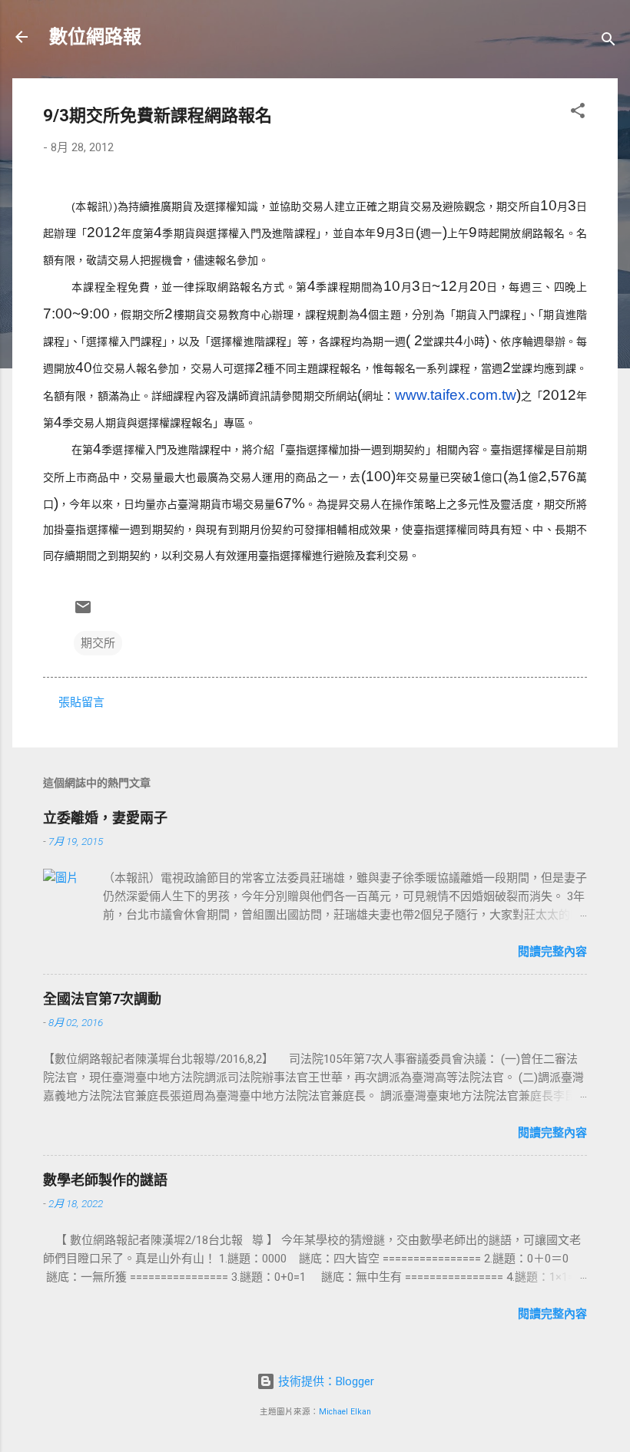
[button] (578, 113)
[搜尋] (608, 41)
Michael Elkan (345, 1412)
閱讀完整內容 (552, 952)
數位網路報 (95, 37)
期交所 (98, 643)
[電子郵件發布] (83, 612)
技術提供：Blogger (324, 1381)
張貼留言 (81, 702)
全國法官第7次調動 (102, 999)
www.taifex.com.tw (455, 395)
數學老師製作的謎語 (105, 1180)
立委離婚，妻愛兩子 (105, 818)
